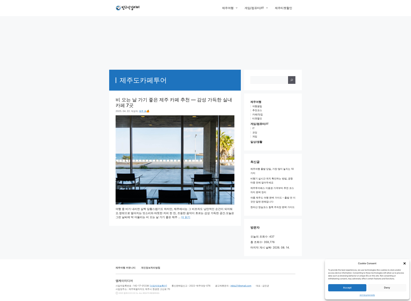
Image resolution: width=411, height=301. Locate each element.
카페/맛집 (257, 114)
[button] (404, 263)
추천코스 (257, 110)
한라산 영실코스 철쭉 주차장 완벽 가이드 (272, 207)
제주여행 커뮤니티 (126, 267)
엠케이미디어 (129, 293)
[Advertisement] (205, 41)
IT (253, 128)
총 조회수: (257, 242)
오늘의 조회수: (259, 236)
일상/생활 (256, 141)
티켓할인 (257, 118)
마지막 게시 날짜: (261, 247)
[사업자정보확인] (158, 285)
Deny (387, 287)
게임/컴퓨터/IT (254, 8)
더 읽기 (185, 217)
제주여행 (228, 8)
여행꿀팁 (257, 106)
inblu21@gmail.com (241, 285)
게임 (254, 136)
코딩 (254, 132)
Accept (347, 287)
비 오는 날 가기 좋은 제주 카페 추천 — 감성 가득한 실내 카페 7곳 (174, 102)
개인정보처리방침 (367, 295)
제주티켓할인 (283, 8)
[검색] (291, 80)
